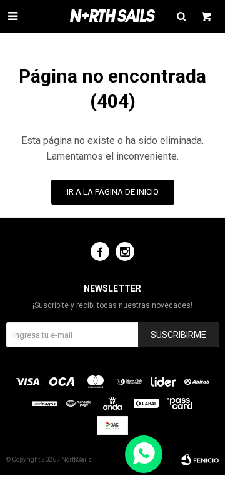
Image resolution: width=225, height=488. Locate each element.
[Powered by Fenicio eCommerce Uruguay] (200, 459)
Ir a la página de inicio (113, 191)
